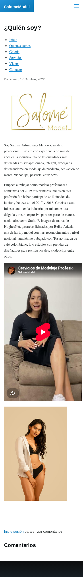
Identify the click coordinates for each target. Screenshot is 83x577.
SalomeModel (17, 7)
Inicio (13, 39)
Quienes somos (20, 45)
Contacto (15, 69)
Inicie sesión (14, 531)
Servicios (15, 57)
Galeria (14, 51)
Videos (14, 63)
